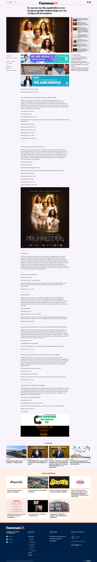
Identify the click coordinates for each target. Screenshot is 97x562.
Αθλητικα (31, 548)
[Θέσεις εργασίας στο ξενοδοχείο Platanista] (38, 482)
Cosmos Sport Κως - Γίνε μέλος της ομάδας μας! (37, 514)
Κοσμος (30, 555)
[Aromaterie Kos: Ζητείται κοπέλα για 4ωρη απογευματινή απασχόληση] (16, 506)
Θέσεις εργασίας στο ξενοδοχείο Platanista (38, 491)
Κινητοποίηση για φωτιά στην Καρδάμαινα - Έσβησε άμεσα (14, 461)
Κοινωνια (8, 459)
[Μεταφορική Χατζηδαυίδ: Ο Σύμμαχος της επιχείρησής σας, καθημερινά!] (59, 506)
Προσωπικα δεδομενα (56, 538)
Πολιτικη (29, 459)
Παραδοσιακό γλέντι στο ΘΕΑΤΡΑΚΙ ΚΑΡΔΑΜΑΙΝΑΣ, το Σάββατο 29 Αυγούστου (80, 62)
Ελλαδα (30, 553)
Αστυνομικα (32, 550)
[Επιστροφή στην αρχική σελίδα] (48, 3)
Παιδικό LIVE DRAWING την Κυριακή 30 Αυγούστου (79, 65)
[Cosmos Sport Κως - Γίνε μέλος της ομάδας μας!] (38, 506)
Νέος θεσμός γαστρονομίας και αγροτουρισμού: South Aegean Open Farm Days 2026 (80, 462)
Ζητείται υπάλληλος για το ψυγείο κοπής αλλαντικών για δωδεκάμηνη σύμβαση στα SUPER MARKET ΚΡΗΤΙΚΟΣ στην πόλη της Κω (80, 493)
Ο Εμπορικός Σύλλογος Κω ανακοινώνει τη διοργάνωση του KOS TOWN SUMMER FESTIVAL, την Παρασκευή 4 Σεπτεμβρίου (80, 69)
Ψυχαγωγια (8, 55)
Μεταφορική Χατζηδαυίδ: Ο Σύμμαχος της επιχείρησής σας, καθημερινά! (59, 515)
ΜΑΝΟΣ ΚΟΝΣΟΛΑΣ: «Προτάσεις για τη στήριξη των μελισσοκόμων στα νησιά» (38, 462)
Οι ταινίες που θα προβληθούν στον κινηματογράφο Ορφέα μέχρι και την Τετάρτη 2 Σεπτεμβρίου (79, 58)
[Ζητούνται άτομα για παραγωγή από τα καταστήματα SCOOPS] (59, 482)
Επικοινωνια (53, 541)
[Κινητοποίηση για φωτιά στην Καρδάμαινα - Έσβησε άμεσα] (16, 452)
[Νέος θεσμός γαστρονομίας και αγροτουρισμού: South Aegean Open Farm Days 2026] (80, 452)
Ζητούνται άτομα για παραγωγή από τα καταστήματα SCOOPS (59, 491)
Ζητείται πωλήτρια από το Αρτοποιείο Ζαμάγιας (14, 491)
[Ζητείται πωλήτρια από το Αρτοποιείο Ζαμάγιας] (16, 482)
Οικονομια (32, 542)
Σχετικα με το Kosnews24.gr (58, 536)
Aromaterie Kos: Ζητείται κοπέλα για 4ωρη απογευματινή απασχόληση (16, 515)
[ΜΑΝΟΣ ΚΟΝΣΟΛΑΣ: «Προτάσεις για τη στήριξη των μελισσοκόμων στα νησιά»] (38, 452)
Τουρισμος (32, 544)
